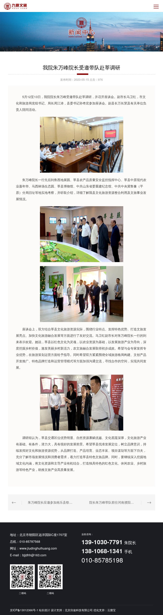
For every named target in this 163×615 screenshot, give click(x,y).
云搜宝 (111, 610)
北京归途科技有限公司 (79, 610)
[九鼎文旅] (15, 6)
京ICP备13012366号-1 (24, 610)
